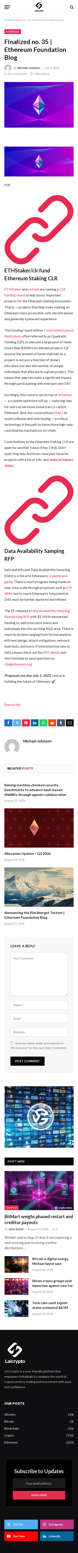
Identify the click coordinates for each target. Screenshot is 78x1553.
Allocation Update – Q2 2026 (27, 853)
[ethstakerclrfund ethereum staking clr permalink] (39, 262)
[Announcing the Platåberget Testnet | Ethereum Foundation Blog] (39, 887)
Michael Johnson (29, 68)
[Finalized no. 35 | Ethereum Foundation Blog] (39, 105)
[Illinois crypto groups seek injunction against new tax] (16, 1286)
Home (8, 20)
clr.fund (33, 289)
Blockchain (11, 1428)
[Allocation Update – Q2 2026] (39, 828)
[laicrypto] (39, 7)
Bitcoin (9, 1421)
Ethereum (12, 31)
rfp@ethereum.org (18, 664)
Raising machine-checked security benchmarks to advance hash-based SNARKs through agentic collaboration (35, 790)
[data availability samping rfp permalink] (39, 543)
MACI (58, 412)
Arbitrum (65, 395)
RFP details (51, 652)
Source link (12, 704)
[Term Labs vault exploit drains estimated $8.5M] (16, 1308)
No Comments (17, 74)
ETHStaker (12, 289)
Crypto (11, 1207)
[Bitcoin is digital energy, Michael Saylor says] (16, 1264)
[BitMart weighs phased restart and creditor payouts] (39, 1190)
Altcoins (10, 1414)
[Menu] (7, 7)
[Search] (71, 7)
